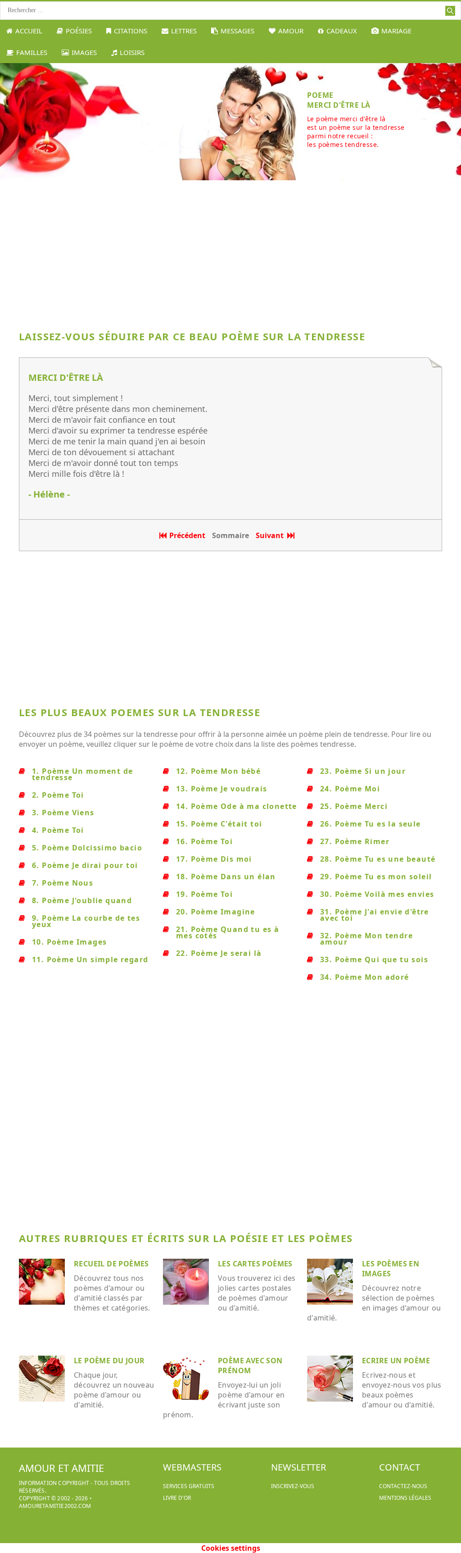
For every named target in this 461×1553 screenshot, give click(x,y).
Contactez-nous (403, 1486)
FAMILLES (31, 52)
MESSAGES (237, 30)
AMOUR (290, 30)
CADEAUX (341, 30)
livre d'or (177, 1498)
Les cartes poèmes (255, 1264)
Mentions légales (405, 1498)
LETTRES (184, 30)
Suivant (271, 535)
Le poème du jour (109, 1361)
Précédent (187, 535)
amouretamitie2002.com (55, 1506)
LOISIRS (132, 52)
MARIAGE (396, 30)
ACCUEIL (28, 30)
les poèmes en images (390, 1269)
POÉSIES (79, 30)
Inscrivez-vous (292, 1486)
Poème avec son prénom (250, 1365)
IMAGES (84, 52)
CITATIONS (130, 30)
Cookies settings (230, 1548)
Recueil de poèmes (111, 1264)
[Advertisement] (230, 252)
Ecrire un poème (396, 1361)
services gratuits (188, 1486)
